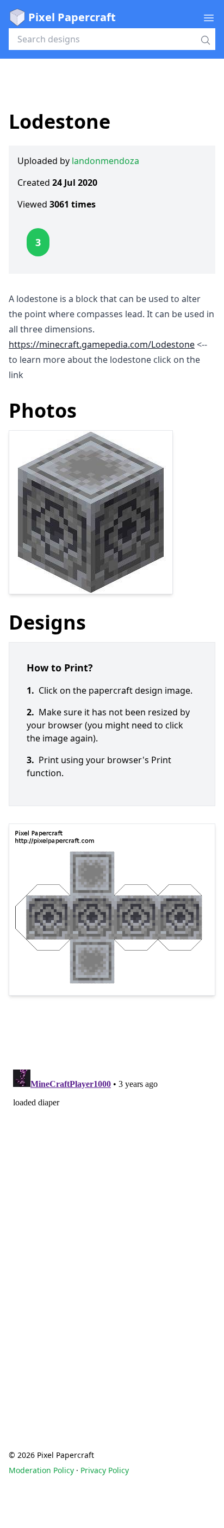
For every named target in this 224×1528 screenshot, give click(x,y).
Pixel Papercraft (72, 17)
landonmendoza (105, 161)
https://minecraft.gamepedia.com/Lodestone (102, 344)
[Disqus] (112, 1201)
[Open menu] (208, 17)
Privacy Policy (104, 1470)
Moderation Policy (41, 1470)
